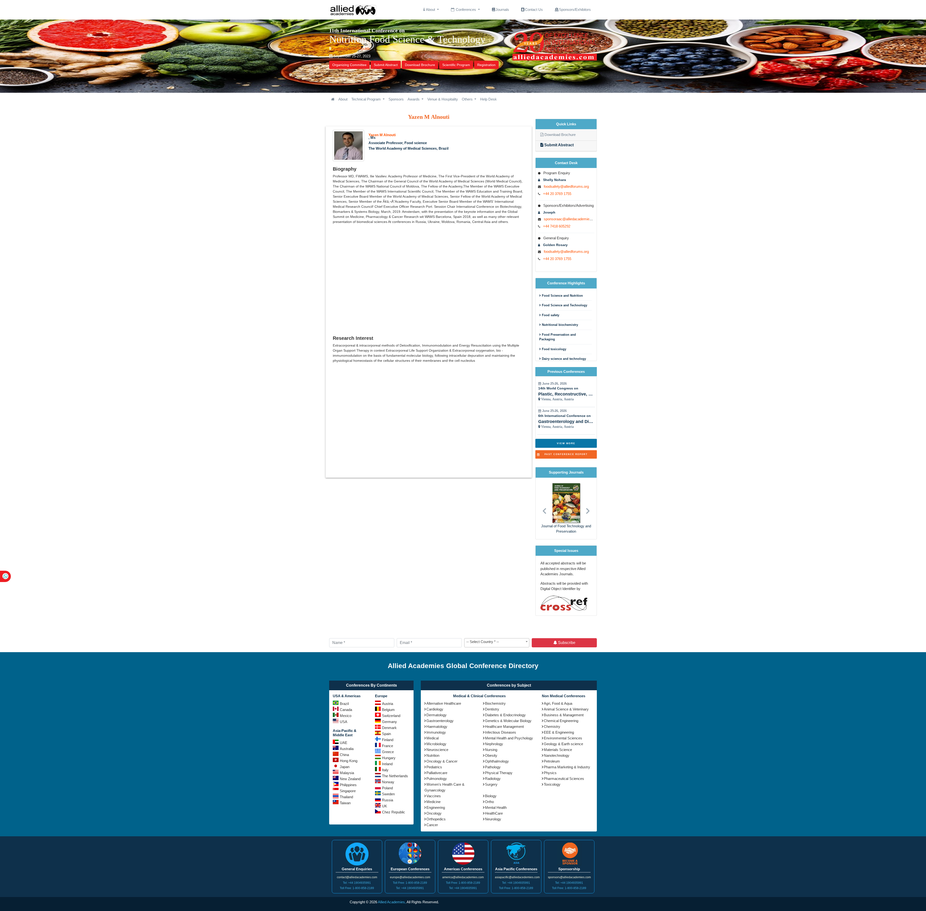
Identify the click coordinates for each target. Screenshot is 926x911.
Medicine (433, 802)
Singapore (348, 791)
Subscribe (566, 643)
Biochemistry (495, 703)
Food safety (550, 315)
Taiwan (345, 803)
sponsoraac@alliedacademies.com (571, 219)
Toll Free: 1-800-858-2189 (357, 888)
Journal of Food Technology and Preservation (566, 529)
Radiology (493, 779)
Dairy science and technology (563, 359)
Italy (385, 770)
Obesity (491, 755)
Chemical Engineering (561, 721)
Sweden (388, 794)
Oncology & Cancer (441, 761)
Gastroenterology (440, 721)
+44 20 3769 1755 (557, 194)
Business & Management (564, 715)
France (387, 746)
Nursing (491, 750)
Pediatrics (434, 767)
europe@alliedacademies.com (410, 877)
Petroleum (552, 761)
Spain (386, 734)
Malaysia (347, 773)
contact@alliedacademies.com (357, 877)
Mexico (345, 716)
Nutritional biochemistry (559, 325)
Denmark (389, 728)
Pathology (493, 767)
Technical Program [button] (366, 99)
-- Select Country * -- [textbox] (482, 642)
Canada (346, 710)
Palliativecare (436, 773)
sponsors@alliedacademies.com (569, 877)
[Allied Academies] (353, 10)
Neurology (493, 819)
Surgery (491, 784)
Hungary (388, 758)
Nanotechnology (556, 755)
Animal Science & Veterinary (566, 709)
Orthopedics (436, 819)
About (342, 99)
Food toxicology (553, 349)
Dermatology (436, 715)
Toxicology (552, 784)
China (344, 755)
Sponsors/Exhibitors (575, 9)
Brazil (344, 704)
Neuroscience (437, 750)
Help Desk (488, 99)
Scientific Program (456, 65)
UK (384, 806)
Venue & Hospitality (442, 99)
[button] (544, 508)
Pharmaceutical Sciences (564, 779)
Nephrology (494, 744)
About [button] (430, 9)
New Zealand (350, 779)
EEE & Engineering (559, 732)
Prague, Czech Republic (351, 49)
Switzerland (391, 716)
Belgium (388, 710)
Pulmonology (436, 779)
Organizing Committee (349, 65)
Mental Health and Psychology (509, 738)
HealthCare (494, 813)
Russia (387, 800)
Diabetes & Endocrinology (505, 715)
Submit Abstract (386, 65)
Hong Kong (348, 761)
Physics (550, 773)
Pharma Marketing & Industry (567, 767)
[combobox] (496, 642)
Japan (344, 767)
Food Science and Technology (564, 305)
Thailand (346, 797)
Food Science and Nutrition (562, 295)
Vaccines (433, 796)
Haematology (436, 726)
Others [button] (468, 99)
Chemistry (552, 726)
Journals (502, 9)
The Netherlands (395, 776)
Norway (388, 782)
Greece (388, 752)
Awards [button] (414, 99)
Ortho (489, 802)
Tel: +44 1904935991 (357, 882)
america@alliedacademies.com (463, 877)
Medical (432, 738)
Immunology (436, 732)
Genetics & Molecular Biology (508, 721)
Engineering (435, 807)
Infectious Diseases (500, 732)
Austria (387, 704)
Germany (389, 722)
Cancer (432, 825)
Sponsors (396, 99)
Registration (486, 65)
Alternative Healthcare (443, 703)
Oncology (434, 813)
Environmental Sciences (563, 738)
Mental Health (496, 807)
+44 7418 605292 (556, 226)
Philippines (348, 785)
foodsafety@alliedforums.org (566, 186)
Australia (347, 749)
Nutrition (432, 755)
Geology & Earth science (563, 744)
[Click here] (332, 99)
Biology (491, 796)
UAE (343, 743)
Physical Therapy (498, 773)
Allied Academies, (392, 902)
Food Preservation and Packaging (557, 337)
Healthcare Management (504, 726)
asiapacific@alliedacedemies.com (517, 877)
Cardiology (434, 709)
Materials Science (558, 750)
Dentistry (492, 709)
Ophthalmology (497, 761)
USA (343, 722)
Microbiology (436, 744)
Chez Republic (393, 812)
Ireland (387, 764)
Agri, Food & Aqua (558, 703)
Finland (387, 740)
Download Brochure (420, 65)
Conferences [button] (466, 9)
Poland (387, 788)
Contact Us (534, 9)
